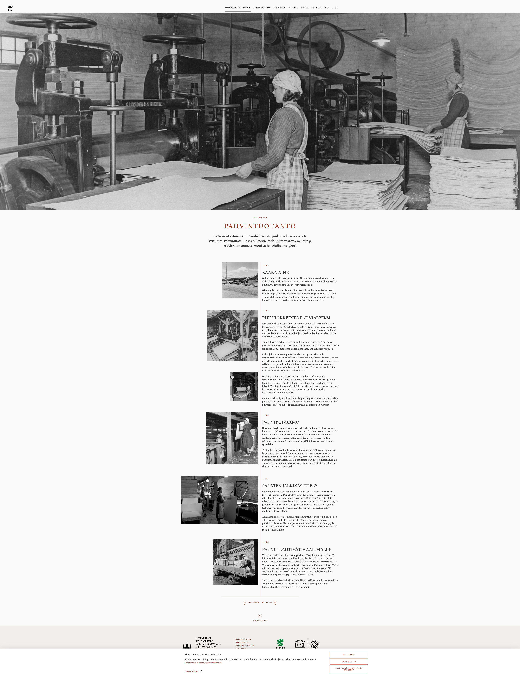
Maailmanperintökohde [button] (238, 8)
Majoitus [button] (316, 8)
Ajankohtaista (243, 639)
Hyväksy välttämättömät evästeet (349, 669)
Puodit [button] (304, 8)
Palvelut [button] (293, 8)
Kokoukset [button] (279, 8)
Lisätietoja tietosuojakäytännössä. (203, 662)
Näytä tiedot (192, 671)
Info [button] (327, 8)
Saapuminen (242, 642)
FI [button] (336, 8)
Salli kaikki (349, 655)
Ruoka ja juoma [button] (262, 8)
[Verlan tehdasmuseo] (10, 7)
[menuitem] (238, 8)
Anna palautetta (245, 646)
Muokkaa (347, 662)
